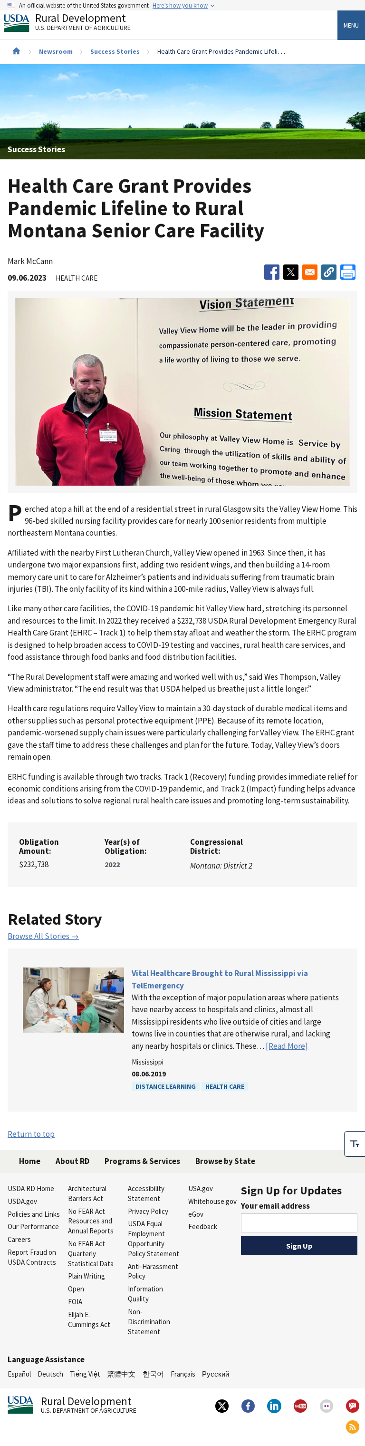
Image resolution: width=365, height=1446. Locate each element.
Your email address (275, 1206)
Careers (19, 1239)
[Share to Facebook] (271, 272)
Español (19, 1373)
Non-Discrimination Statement (149, 1321)
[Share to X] (290, 272)
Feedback (202, 1226)
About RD (72, 1161)
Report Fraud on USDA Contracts (32, 1257)
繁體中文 (121, 1373)
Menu (351, 25)
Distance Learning (165, 1086)
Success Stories (115, 51)
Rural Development (83, 23)
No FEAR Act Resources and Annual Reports (91, 1221)
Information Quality (145, 1293)
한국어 (153, 1373)
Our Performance (33, 1226)
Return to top (31, 1134)
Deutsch (50, 1373)
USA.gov (200, 1188)
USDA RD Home (31, 1188)
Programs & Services (142, 1161)
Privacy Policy (148, 1211)
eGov (195, 1214)
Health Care (224, 1086)
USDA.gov (22, 1201)
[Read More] (287, 1046)
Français (183, 1373)
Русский (215, 1373)
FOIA (75, 1301)
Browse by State (225, 1161)
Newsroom (56, 51)
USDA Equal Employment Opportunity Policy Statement (153, 1238)
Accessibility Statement (146, 1193)
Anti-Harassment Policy (153, 1271)
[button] (328, 272)
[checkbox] (354, 1144)
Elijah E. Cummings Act (89, 1319)
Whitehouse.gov (212, 1201)
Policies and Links (34, 1214)
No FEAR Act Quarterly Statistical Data (91, 1253)
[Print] (347, 272)
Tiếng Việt (85, 1373)
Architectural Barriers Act (87, 1193)
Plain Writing (86, 1275)
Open (76, 1288)
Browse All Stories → (43, 936)
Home (29, 1161)
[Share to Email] (309, 272)
